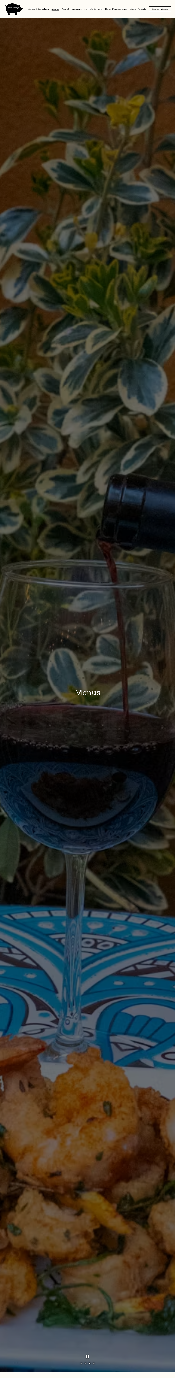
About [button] (65, 9)
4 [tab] (93, 1370)
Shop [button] (133, 9)
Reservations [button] (160, 9)
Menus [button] (55, 9)
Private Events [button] (93, 9)
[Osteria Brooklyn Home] (14, 9)
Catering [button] (77, 9)
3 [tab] (89, 1370)
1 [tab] (81, 1370)
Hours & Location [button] (38, 9)
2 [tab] (85, 1370)
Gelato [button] (142, 9)
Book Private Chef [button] (116, 9)
